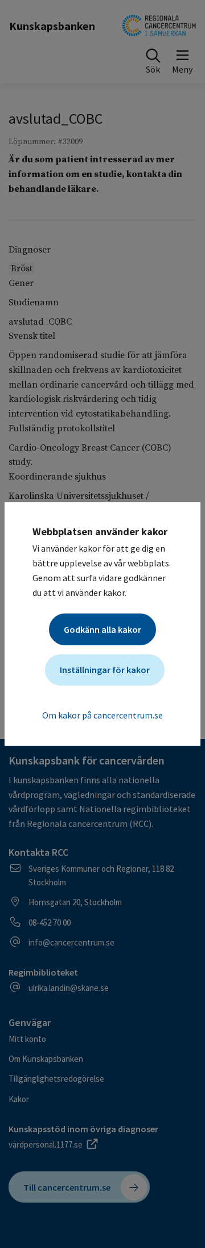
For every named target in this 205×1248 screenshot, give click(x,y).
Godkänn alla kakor (102, 629)
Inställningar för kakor (105, 669)
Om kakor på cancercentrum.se (102, 715)
